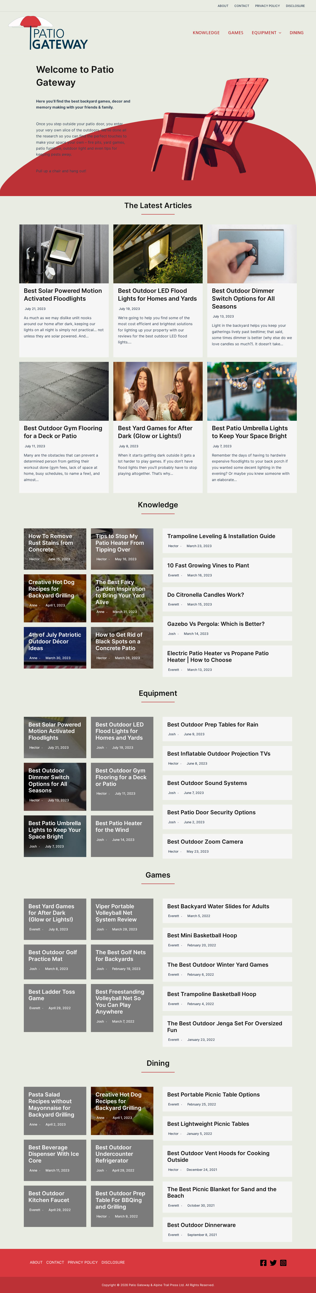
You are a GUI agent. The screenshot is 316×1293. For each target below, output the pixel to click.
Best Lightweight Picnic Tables (208, 1123)
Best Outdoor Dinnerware (201, 1225)
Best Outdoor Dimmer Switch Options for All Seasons (243, 298)
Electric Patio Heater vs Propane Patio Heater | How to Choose (218, 656)
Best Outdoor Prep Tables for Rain (212, 724)
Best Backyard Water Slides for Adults (218, 906)
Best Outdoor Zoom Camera (205, 841)
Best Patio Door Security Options (211, 812)
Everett (173, 575)
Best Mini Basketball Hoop (202, 935)
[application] (278, 33)
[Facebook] (263, 1262)
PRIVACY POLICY (83, 1262)
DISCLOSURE (113, 1262)
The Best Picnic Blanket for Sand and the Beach (221, 1192)
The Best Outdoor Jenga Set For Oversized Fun (224, 1026)
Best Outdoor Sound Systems (207, 783)
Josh (172, 634)
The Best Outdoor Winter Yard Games (217, 964)
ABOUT (36, 1262)
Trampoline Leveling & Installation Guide (221, 536)
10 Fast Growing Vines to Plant (208, 565)
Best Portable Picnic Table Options (213, 1094)
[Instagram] (283, 1262)
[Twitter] (273, 1262)
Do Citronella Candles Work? (205, 594)
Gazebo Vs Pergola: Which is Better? (216, 624)
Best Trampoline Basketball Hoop (211, 994)
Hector (173, 546)
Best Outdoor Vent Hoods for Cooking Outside (218, 1156)
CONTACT (55, 1262)
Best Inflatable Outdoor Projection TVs (218, 753)
